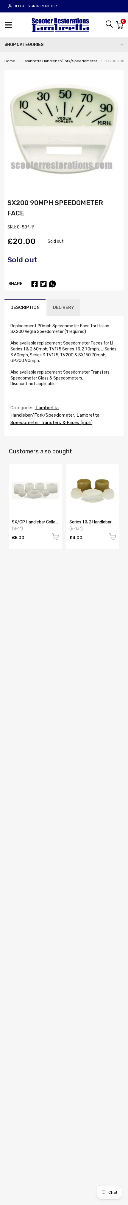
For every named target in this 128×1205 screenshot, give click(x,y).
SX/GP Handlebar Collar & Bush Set (34, 524)
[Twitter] (43, 284)
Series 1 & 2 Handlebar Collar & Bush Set (90, 524)
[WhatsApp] (52, 284)
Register (48, 6)
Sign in (34, 6)
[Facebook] (34, 284)
